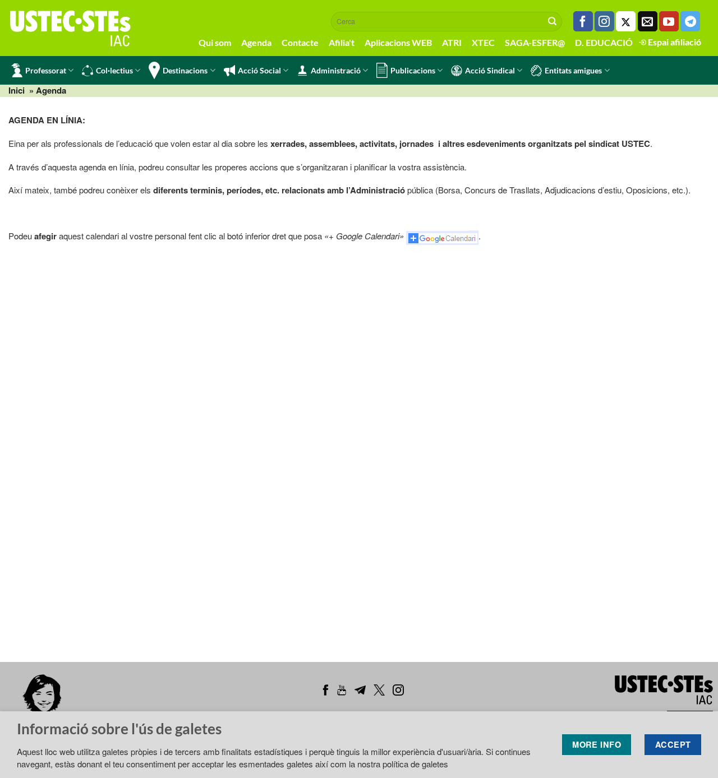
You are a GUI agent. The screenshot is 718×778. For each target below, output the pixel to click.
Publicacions (412, 70)
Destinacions (185, 70)
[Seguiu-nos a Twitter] (626, 21)
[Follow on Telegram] (690, 21)
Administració (336, 70)
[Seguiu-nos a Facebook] (583, 21)
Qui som (215, 42)
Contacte (300, 42)
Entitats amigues (573, 70)
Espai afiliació (673, 41)
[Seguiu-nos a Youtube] (669, 21)
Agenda (256, 42)
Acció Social (259, 70)
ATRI (452, 42)
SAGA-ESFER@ (535, 42)
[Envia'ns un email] (647, 21)
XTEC (483, 42)
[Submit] (552, 21)
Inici (16, 90)
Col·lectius (114, 70)
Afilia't (342, 42)
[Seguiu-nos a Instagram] (604, 21)
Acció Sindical (490, 70)
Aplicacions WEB (398, 42)
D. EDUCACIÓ (604, 42)
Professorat (45, 70)
